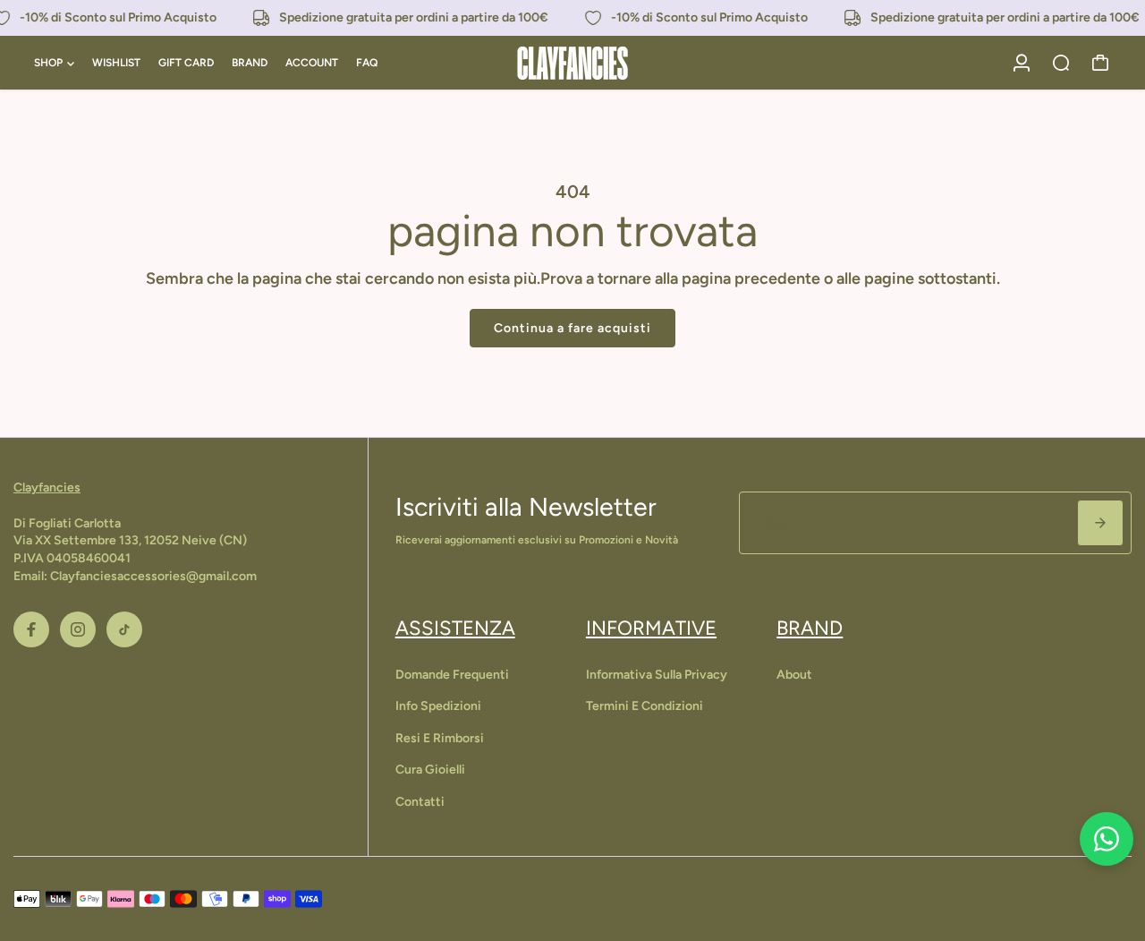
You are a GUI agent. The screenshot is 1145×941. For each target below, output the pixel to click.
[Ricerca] (1061, 63)
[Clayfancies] (572, 63)
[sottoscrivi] (1100, 523)
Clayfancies (47, 487)
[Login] (1021, 63)
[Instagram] (78, 629)
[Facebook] (31, 629)
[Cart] (1100, 63)
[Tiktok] (124, 629)
